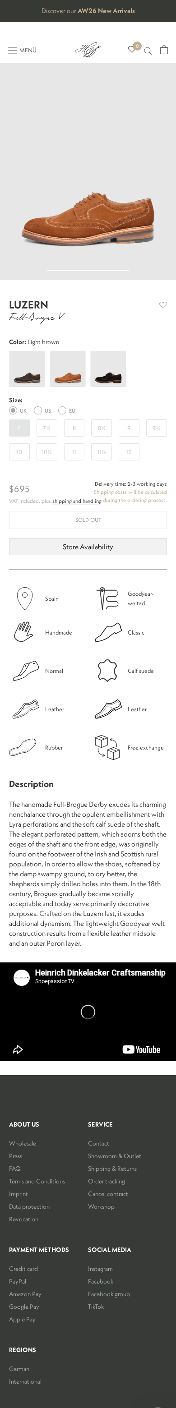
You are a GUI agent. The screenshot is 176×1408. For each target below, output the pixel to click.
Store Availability (88, 546)
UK (23, 410)
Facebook (100, 1281)
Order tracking (106, 1181)
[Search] (148, 50)
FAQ (15, 1168)
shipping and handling (77, 500)
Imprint (18, 1194)
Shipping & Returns (112, 1168)
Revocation (23, 1219)
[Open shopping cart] (164, 49)
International (25, 1381)
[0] (132, 50)
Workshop (101, 1206)
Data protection (29, 1206)
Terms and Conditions (37, 1181)
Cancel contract (108, 1194)
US (48, 410)
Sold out (88, 519)
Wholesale (22, 1143)
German (19, 1369)
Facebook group (109, 1294)
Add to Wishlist (163, 305)
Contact (98, 1143)
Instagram (100, 1269)
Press (15, 1156)
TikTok (96, 1306)
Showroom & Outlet (114, 1156)
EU (72, 410)
